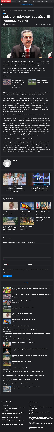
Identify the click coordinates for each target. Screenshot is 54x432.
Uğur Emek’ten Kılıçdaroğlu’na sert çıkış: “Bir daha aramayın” (18, 383)
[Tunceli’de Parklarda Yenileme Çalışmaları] (32, 82)
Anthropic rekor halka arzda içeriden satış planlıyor (16, 326)
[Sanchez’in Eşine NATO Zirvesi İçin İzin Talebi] (27, 206)
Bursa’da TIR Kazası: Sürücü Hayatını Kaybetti (43, 218)
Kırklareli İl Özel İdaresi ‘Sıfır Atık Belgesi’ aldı (43, 212)
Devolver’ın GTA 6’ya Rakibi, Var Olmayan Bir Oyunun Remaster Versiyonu (31, 288)
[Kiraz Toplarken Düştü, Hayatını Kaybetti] (10, 206)
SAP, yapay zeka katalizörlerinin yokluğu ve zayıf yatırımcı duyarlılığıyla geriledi (23, 375)
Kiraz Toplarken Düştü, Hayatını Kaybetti (9, 212)
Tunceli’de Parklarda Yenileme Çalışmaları (23, 307)
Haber (10, 10)
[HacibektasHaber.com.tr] (27, 4)
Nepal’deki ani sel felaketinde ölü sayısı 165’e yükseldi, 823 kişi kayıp (10, 228)
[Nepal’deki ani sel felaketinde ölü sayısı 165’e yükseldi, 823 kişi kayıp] (10, 221)
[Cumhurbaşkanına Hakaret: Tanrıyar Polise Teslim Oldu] (7, 389)
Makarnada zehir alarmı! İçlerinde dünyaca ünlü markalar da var (19, 329)
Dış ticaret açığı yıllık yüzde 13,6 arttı (21, 300)
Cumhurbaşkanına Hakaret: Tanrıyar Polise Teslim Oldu (26, 387)
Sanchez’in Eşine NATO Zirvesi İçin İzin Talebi (25, 212)
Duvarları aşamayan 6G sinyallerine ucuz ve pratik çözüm (18, 339)
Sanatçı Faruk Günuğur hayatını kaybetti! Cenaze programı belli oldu (29, 349)
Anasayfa (6, 10)
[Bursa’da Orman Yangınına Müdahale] (27, 221)
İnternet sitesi (31, 264)
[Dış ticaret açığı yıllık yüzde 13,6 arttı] (7, 302)
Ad (4, 259)
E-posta (5, 264)
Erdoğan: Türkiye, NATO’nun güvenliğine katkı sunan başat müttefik (20, 379)
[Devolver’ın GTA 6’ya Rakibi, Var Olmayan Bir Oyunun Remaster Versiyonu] (7, 290)
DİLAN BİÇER (8, 24)
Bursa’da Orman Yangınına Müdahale (27, 227)
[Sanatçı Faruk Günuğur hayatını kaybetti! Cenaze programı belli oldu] (7, 351)
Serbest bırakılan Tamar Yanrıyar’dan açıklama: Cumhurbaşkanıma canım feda (23, 371)
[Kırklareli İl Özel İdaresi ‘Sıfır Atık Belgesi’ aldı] (43, 206)
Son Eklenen (27, 283)
